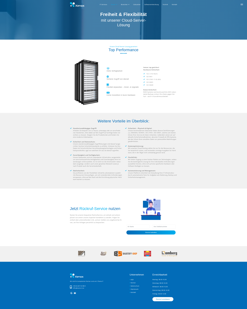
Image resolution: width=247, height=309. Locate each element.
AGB (132, 279)
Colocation (136, 4)
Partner (133, 283)
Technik (165, 4)
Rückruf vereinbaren (163, 299)
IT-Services (103, 4)
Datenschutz (135, 286)
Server (113, 4)
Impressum (134, 289)
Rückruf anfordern (151, 232)
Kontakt (174, 4)
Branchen (124, 4)
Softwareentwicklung (151, 4)
